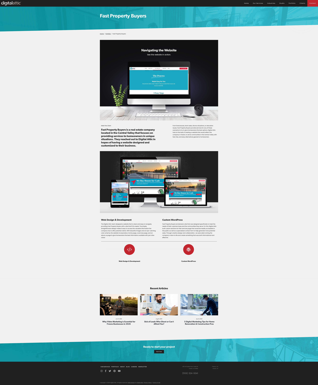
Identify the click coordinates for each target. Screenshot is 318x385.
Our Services (258, 3)
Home (246, 3)
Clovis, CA (215, 368)
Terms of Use (156, 382)
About (122, 367)
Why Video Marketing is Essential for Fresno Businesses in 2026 (118, 322)
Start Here (159, 351)
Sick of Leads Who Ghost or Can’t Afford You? (159, 322)
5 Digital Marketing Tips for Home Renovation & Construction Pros (199, 322)
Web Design (131, 382)
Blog (128, 367)
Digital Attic (140, 382)
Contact (312, 3)
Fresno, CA (215, 366)
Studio (282, 3)
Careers (134, 367)
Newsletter (142, 367)
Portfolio (292, 3)
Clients (302, 3)
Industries (271, 3)
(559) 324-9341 (190, 373)
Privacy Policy (148, 382)
